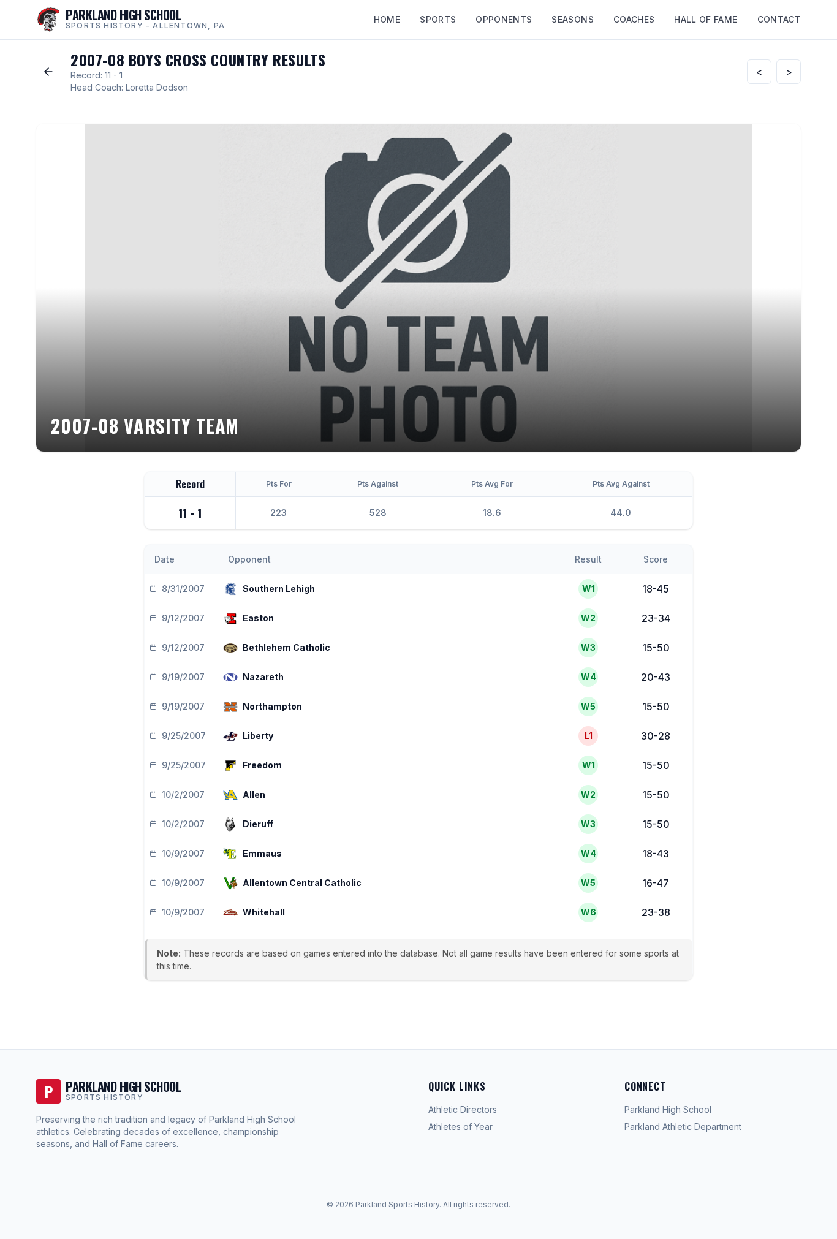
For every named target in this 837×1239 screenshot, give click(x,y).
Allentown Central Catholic (302, 882)
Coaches (633, 19)
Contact (779, 19)
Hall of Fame (705, 19)
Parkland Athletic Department (682, 1126)
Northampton (272, 706)
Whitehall (264, 912)
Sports (438, 19)
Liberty (258, 735)
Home (387, 19)
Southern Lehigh (279, 588)
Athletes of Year (460, 1126)
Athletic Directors (462, 1109)
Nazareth (263, 677)
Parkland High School (667, 1109)
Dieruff (258, 824)
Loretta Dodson (157, 87)
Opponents (503, 19)
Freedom (262, 765)
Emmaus (262, 853)
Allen (254, 794)
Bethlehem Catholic (286, 647)
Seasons (572, 19)
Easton (258, 618)
